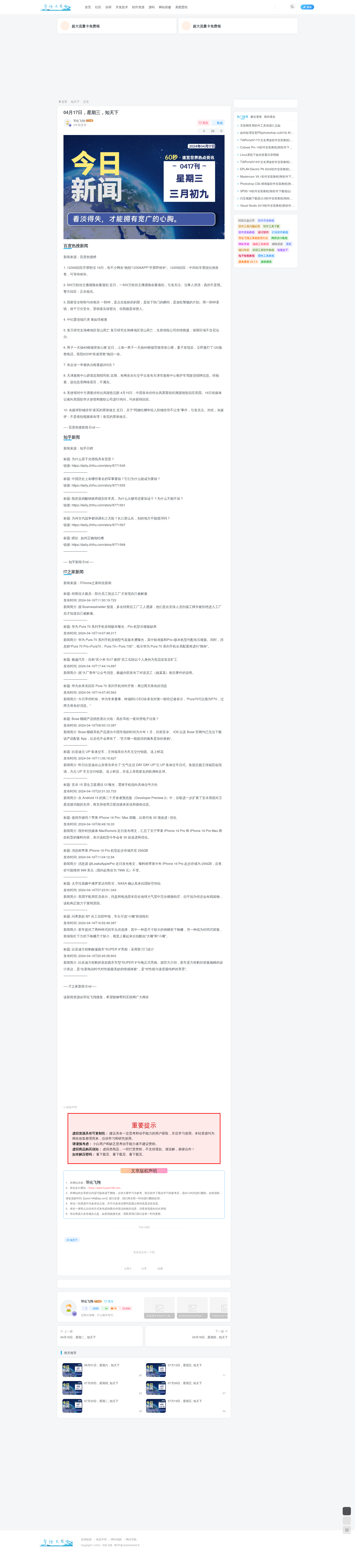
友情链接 (86, 1539)
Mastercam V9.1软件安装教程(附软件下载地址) (270, 176)
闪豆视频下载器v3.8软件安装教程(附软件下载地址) (272, 198)
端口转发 (244, 250)
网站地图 (116, 1539)
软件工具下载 (271, 226)
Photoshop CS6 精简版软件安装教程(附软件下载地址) (274, 184)
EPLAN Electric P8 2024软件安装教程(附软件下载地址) (275, 169)
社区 (98, 7)
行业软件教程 (280, 232)
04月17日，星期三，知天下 (91, 112)
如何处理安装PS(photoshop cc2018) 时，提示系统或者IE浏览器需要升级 (287, 132)
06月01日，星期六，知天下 (102, 1365)
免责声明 (101, 1539)
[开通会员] (347, 1511)
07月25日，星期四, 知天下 (101, 1383)
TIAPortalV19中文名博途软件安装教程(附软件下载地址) (275, 162)
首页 (88, 7)
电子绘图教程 (247, 255)
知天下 (75, 101)
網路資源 (277, 244)
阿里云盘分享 (247, 220)
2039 (96, 1308)
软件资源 (138, 7)
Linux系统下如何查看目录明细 (259, 155)
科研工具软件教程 (263, 250)
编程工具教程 (261, 244)
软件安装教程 (247, 232)
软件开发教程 (266, 220)
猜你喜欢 (269, 116)
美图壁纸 (181, 7)
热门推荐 (242, 116)
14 (106, 1308)
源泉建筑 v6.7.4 (248, 261)
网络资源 (244, 244)
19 (115, 1308)
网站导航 (131, 1539)
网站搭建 (165, 7)
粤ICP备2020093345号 (127, 1545)
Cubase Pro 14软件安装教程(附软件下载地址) (269, 147)
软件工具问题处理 (249, 226)
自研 (108, 7)
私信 (220, 123)
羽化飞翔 (79, 121)
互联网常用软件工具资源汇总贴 (260, 125)
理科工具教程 (266, 255)
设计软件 (263, 232)
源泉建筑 (266, 261)
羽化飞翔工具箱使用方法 (253, 238)
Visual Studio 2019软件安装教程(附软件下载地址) (272, 205)
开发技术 (122, 7)
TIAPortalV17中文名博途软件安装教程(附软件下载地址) (275, 140)
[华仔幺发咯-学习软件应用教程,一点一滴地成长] (56, 1542)
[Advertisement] (177, 66)
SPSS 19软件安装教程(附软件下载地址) (265, 191)
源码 (152, 7)
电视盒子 (282, 250)
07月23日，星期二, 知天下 (101, 1401)
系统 (288, 244)
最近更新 (256, 116)
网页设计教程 (279, 238)
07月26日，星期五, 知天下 (185, 1383)
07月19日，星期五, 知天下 (185, 1401)
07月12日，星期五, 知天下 (185, 1365)
